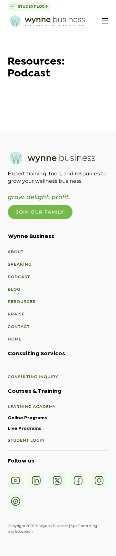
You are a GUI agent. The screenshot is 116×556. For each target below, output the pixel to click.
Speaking (20, 264)
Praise (16, 314)
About (16, 251)
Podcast (19, 276)
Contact (19, 326)
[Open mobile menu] (105, 20)
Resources (22, 301)
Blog (14, 289)
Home (15, 339)
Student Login (26, 440)
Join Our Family (40, 212)
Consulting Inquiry (33, 376)
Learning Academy (32, 406)
